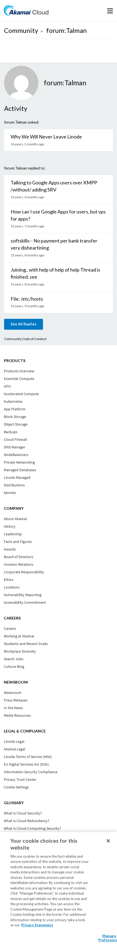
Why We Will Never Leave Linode (46, 137)
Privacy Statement (37, 925)
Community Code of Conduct (25, 339)
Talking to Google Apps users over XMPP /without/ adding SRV (54, 186)
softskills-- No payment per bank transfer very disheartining (54, 244)
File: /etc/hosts (27, 299)
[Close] (108, 841)
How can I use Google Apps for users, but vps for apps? (58, 215)
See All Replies (23, 324)
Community (21, 30)
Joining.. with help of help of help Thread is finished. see (55, 273)
